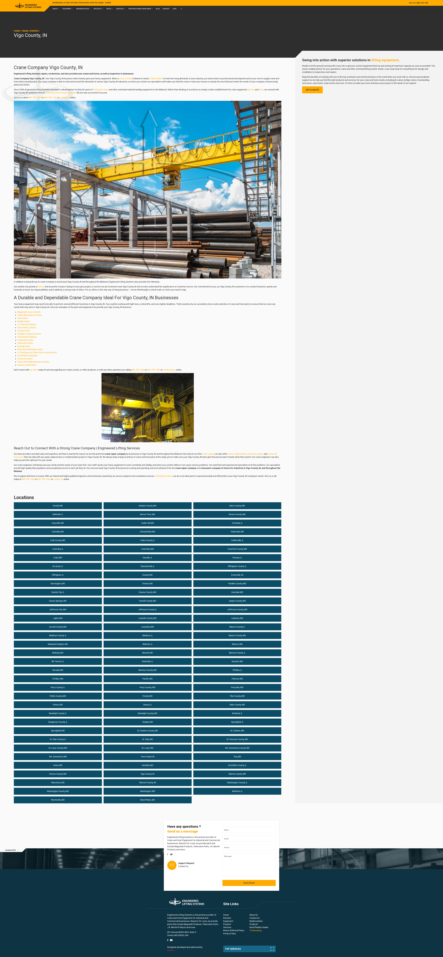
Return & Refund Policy (233, 930)
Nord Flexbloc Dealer (259, 927)
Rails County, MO (237, 704)
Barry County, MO (237, 505)
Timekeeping (256, 930)
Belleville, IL (58, 514)
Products (254, 924)
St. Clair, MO (147, 739)
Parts (108, 9)
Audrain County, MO (147, 505)
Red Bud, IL (237, 713)
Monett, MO (147, 653)
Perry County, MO (147, 687)
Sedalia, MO (147, 722)
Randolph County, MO (147, 713)
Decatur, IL (237, 557)
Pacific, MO (147, 678)
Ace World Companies (27, 355)
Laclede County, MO (148, 618)
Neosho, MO (237, 661)
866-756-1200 (34, 97)
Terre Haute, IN (147, 756)
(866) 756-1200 (418, 3)
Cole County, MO (57, 540)
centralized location (164, 476)
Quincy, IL (147, 704)
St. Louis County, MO (57, 748)
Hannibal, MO (237, 592)
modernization (156, 78)
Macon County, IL (237, 627)
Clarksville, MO (237, 531)
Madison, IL (147, 635)
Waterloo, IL (237, 791)
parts (261, 89)
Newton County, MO (148, 670)
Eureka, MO (147, 575)
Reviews (227, 918)
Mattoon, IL (148, 644)
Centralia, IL (237, 523)
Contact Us (183, 866)
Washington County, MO (58, 791)
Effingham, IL (58, 575)
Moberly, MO (57, 653)
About (55, 9)
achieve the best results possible (60, 92)
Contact (166, 9)
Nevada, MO (57, 670)
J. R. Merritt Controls (26, 324)
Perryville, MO (237, 687)
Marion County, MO (237, 635)
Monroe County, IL (237, 653)
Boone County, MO (237, 514)
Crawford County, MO (237, 549)
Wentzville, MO (58, 800)
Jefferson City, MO (57, 609)
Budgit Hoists (23, 321)
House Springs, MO (58, 601)
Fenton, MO (147, 583)
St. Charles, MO (237, 730)
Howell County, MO (147, 601)
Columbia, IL (57, 549)
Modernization (82, 9)
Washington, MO (147, 791)
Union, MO (57, 765)
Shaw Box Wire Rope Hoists (30, 349)
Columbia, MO (147, 549)
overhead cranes (100, 89)
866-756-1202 (50, 97)
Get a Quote (312, 90)
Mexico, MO (237, 644)
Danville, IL (147, 557)
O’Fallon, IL (237, 670)
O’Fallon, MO (57, 678)
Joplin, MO (58, 618)
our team (34, 370)
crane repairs (208, 454)
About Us (254, 915)
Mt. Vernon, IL (58, 661)
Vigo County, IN (147, 774)
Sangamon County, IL (57, 722)
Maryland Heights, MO (58, 644)
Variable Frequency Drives (29, 334)
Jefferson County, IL (147, 609)
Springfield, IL (237, 722)
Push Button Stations (27, 337)
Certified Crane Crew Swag (139, 9)
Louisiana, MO (147, 627)
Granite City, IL (57, 592)
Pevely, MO (148, 696)
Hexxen (170, 950)
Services (120, 9)
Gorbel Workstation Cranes (29, 315)
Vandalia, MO (147, 765)
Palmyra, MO (237, 678)
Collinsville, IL (237, 540)
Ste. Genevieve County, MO (237, 748)
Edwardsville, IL (148, 566)
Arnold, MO (58, 505)
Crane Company (30, 31)
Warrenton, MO (58, 782)
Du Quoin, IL (57, 566)
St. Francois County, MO (237, 739)
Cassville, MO (58, 523)
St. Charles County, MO (147, 730)
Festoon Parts (23, 330)
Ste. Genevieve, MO (58, 756)
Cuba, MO (58, 557)
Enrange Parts (23, 346)
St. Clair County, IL (58, 739)
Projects (98, 9)
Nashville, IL (147, 661)
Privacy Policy (229, 933)
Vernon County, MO (58, 774)
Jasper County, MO (237, 601)
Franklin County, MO (237, 583)
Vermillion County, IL (237, 765)
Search (181, 9)
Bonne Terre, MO (147, 514)
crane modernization (237, 454)
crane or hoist (125, 78)
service (251, 89)
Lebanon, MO (237, 618)
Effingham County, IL (237, 566)
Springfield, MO (58, 730)
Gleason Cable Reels (26, 365)
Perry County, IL (58, 687)
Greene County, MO (147, 592)
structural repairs (255, 454)
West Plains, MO (147, 800)
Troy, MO (237, 756)
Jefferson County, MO (237, 609)
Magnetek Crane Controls (29, 312)
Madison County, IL (57, 635)
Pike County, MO (237, 696)
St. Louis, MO (147, 748)
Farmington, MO (58, 583)
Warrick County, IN (147, 782)
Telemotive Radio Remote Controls (33, 362)
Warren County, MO (237, 774)
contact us (65, 97)
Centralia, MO (58, 531)
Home (17, 31)
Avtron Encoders (25, 358)
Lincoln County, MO (58, 627)
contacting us (169, 370)
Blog (158, 9)
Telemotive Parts (25, 343)
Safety (41, 286)
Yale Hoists (22, 318)
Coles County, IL (147, 540)
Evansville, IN (237, 575)
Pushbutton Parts (25, 340)
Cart (175, 9)
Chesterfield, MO (147, 531)
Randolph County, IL (58, 713)
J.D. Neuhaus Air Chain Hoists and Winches (37, 352)
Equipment (66, 9)
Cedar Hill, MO (147, 523)
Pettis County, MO (58, 696)
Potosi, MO (58, 704)
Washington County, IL (237, 782)
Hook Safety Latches (26, 327)
